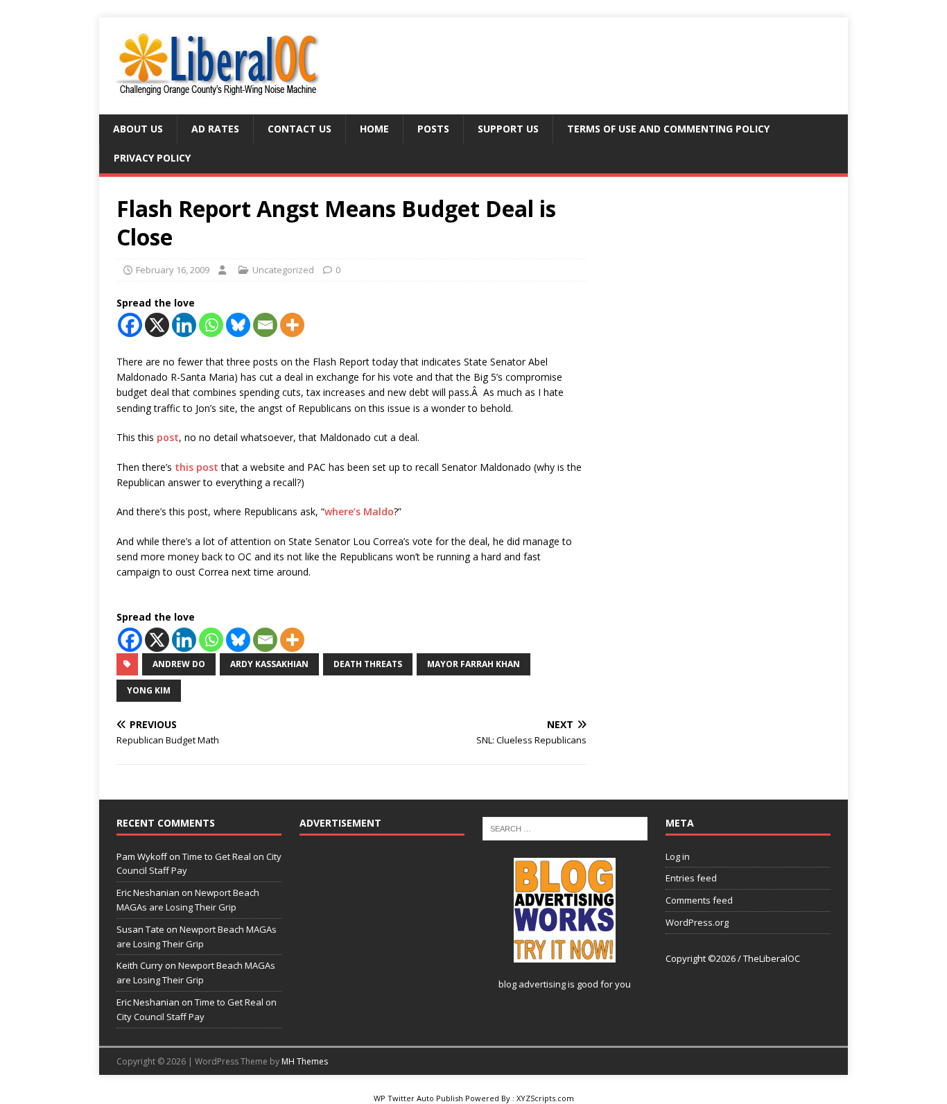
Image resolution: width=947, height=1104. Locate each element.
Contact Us (299, 128)
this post (198, 467)
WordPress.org (697, 922)
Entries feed (691, 878)
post (166, 437)
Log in (678, 856)
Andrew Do (179, 664)
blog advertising (532, 984)
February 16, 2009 (172, 270)
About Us (138, 128)
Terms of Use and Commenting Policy (668, 128)
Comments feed (699, 900)
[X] (157, 325)
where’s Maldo (359, 511)
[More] (292, 325)
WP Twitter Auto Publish (418, 1098)
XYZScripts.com (545, 1098)
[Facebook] (130, 325)
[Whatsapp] (211, 325)
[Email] (265, 325)
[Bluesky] (238, 325)
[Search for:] (565, 828)
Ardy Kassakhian (269, 664)
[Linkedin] (184, 325)
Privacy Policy (152, 157)
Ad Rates (215, 128)
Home (374, 128)
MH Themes (304, 1061)
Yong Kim (149, 690)
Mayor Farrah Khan (473, 664)
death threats (367, 664)
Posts (433, 128)
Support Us (508, 128)
